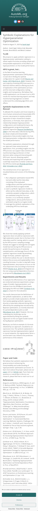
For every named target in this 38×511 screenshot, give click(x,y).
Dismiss (19, 500)
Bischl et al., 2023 (18, 81)
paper (5, 372)
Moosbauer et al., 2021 (11, 312)
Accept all (19, 495)
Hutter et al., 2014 (15, 269)
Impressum (27, 508)
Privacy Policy (11, 508)
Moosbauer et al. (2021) (22, 273)
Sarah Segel (26, 44)
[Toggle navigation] (3, 29)
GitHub (15, 372)
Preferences (19, 505)
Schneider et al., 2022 (14, 166)
